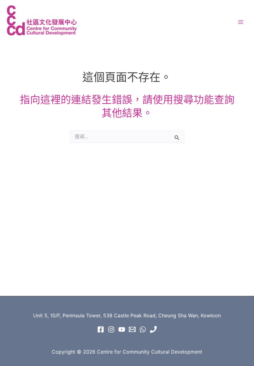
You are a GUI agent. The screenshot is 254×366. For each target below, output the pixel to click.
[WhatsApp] (142, 329)
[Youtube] (121, 329)
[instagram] (111, 329)
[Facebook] (100, 329)
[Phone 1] (153, 329)
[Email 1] (132, 329)
